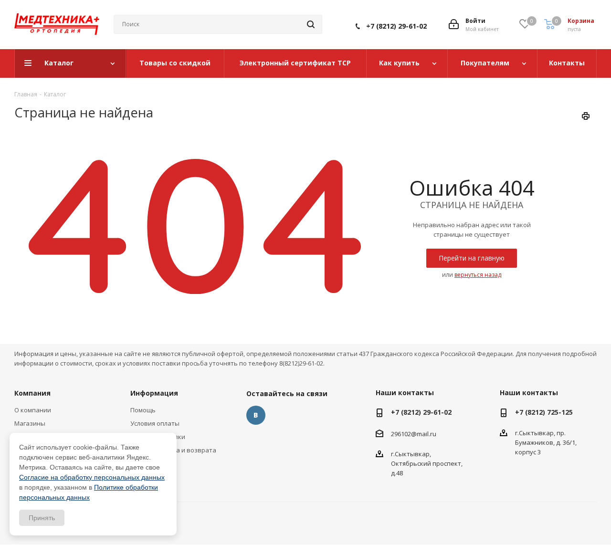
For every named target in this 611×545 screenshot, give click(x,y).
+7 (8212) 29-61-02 (396, 26)
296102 (401, 434)
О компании (32, 410)
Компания (32, 393)
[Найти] (310, 24)
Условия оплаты (154, 423)
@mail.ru (423, 434)
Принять (42, 518)
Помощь (143, 410)
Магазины (29, 423)
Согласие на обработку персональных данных (92, 477)
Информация (154, 393)
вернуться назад (477, 275)
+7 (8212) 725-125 (544, 412)
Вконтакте (255, 415)
